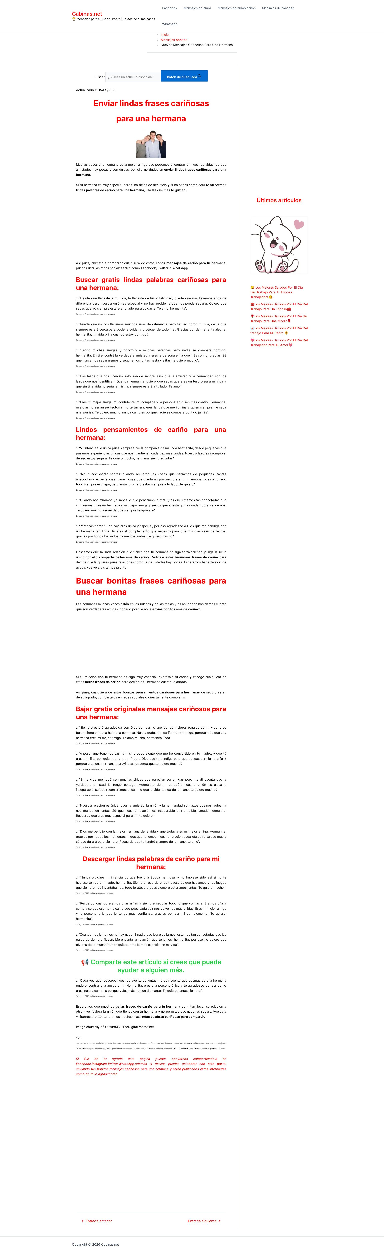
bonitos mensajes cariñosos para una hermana (133, 1069)
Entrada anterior (97, 1221)
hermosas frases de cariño (196, 557)
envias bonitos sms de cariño (175, 609)
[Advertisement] (151, 226)
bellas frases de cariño (102, 682)
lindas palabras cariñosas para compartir (172, 1017)
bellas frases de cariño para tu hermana (148, 1006)
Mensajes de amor (197, 8)
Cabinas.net (87, 14)
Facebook (169, 8)
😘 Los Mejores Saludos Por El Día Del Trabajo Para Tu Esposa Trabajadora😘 (276, 292)
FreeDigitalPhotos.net (137, 1027)
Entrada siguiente (204, 1221)
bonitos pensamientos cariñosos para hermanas (161, 692)
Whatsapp (169, 24)
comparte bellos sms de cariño (124, 557)
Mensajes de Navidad (278, 8)
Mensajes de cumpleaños (237, 8)
